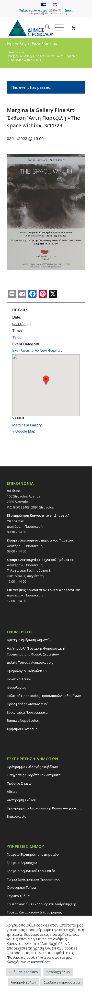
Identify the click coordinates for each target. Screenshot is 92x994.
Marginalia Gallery (27, 424)
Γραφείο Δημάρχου (22, 862)
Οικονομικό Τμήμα (21, 887)
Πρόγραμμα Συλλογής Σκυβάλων (32, 766)
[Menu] (57, 27)
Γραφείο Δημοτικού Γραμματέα (31, 870)
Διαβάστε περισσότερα (61, 982)
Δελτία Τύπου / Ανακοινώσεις (30, 662)
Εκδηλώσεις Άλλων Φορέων (37, 350)
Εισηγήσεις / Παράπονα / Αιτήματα (34, 775)
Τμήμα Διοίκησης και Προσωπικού (33, 879)
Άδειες (12, 791)
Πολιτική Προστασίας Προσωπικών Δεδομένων (44, 695)
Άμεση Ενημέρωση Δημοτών (29, 640)
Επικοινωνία (16, 816)
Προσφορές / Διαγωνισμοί (27, 704)
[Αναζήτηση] (45, 27)
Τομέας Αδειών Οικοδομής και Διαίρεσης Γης (41, 904)
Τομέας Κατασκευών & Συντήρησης (34, 912)
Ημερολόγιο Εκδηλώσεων (27, 671)
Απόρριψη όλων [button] (23, 982)
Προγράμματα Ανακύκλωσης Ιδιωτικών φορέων (44, 808)
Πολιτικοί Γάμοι (19, 679)
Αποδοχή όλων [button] (58, 971)
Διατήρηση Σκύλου (21, 800)
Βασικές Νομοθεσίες (23, 720)
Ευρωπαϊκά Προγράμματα (27, 712)
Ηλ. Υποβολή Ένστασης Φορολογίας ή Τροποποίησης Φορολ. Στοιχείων (36, 651)
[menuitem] (45, 27)
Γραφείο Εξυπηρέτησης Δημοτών (33, 854)
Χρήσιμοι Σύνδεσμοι (23, 729)
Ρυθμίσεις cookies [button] (23, 971)
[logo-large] (38, 27)
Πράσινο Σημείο (19, 783)
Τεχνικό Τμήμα (18, 896)
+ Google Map (23, 431)
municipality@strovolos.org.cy (46, 13)
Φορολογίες (16, 687)
